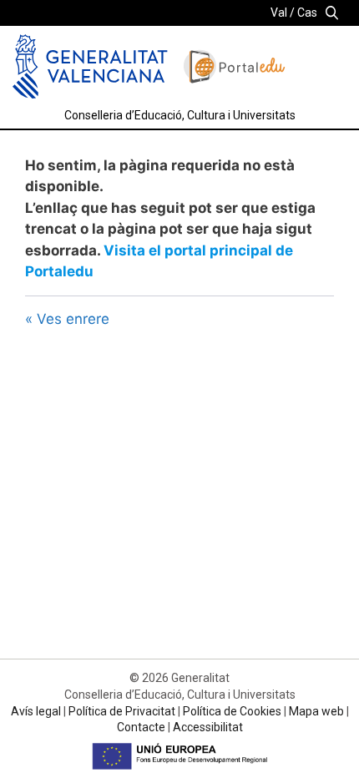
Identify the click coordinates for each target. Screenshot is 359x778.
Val (279, 12)
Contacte (141, 727)
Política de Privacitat (121, 711)
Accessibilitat (208, 727)
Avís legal (36, 711)
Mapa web (316, 711)
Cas (307, 12)
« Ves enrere (67, 319)
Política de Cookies (232, 711)
